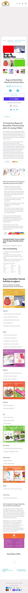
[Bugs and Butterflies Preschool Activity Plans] (5, 71)
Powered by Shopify (14, 585)
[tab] (7, 116)
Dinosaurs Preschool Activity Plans (8, 570)
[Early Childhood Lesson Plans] (5, 3)
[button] (16, 3)
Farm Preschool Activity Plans (21, 570)
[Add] (18, 90)
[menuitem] (16, 3)
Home (4, 40)
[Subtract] (10, 90)
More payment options (14, 102)
